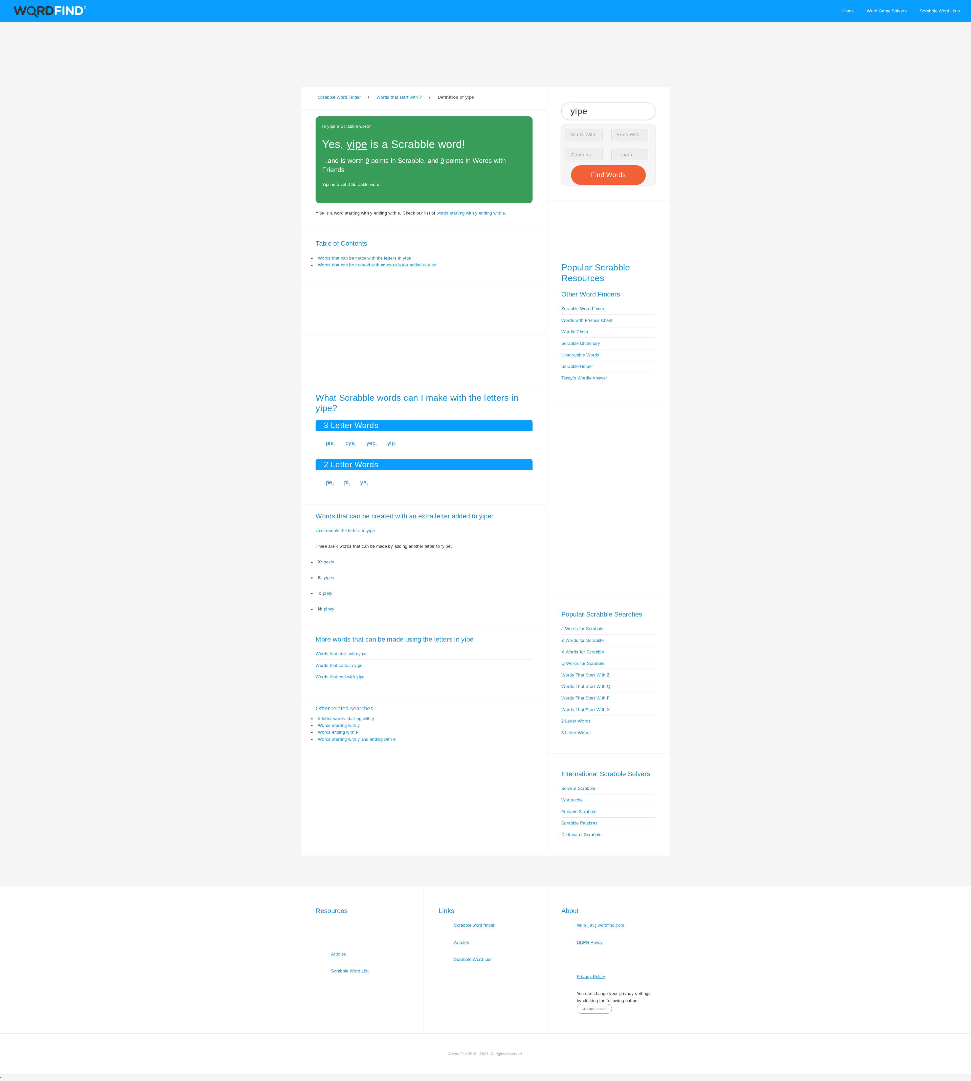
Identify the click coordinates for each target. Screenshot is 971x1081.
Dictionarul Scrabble (581, 834)
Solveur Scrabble (578, 788)
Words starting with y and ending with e (357, 739)
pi (346, 482)
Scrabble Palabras (579, 822)
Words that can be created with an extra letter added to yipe (377, 264)
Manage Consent (594, 1009)
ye (363, 482)
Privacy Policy (591, 976)
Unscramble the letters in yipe (345, 530)
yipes (329, 577)
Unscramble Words (580, 354)
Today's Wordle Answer (584, 377)
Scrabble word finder (474, 925)
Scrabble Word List (350, 970)
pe (329, 482)
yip (391, 443)
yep (371, 443)
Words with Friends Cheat (586, 320)
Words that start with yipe (341, 653)
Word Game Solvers (887, 10)
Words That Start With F (585, 698)
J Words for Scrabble (582, 628)
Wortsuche (572, 799)
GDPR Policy (590, 942)
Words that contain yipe (339, 665)
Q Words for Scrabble (582, 663)
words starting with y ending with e (471, 213)
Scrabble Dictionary (580, 343)
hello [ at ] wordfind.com (600, 925)
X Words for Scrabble (582, 651)
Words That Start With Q (585, 686)
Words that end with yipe (340, 676)
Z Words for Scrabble (582, 640)
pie (330, 443)
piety (328, 593)
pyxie (329, 561)
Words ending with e (338, 732)
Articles (338, 954)
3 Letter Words (576, 732)
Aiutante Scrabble (578, 811)
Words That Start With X (585, 709)
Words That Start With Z (585, 674)
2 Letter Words (576, 721)
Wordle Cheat (574, 331)
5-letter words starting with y (346, 718)
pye (350, 443)
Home (848, 10)
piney (329, 608)
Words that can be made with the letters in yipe (364, 258)
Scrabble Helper (577, 366)
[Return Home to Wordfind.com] (49, 16)
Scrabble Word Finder (582, 308)
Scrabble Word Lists (940, 10)
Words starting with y (339, 725)
